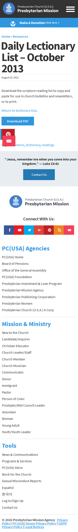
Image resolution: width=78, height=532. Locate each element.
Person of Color (13, 399)
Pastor (6, 392)
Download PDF (18, 121)
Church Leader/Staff (16, 352)
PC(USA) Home (12, 257)
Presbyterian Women (17, 303)
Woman (7, 418)
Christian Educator (15, 346)
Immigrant (9, 385)
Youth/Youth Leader (16, 432)
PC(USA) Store (12, 467)
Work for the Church (16, 474)
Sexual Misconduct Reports (21, 481)
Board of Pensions (15, 263)
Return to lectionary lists (19, 110)
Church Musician (14, 365)
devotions (17, 145)
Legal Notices (34, 527)
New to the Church (15, 332)
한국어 (7, 494)
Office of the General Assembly (24, 270)
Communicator (13, 372)
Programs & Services (17, 461)
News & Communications (20, 454)
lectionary (33, 145)
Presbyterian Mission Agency (23, 290)
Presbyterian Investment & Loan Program (32, 283)
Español (8, 487)
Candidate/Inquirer (16, 339)
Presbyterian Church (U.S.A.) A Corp (28, 310)
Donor (6, 379)
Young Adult (11, 425)
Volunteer (9, 412)
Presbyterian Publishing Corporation (28, 297)
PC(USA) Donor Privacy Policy (34, 523)
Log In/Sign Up (12, 500)
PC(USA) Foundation (17, 277)
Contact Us (39, 174)
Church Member (13, 359)
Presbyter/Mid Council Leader (23, 405)
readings (48, 145)
